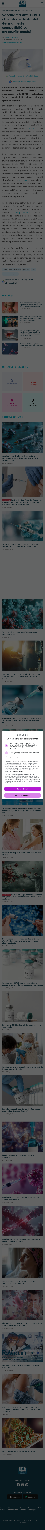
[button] (22, 757)
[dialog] (22, 765)
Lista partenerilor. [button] (18, 771)
